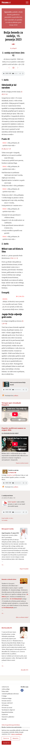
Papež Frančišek (24, 569)
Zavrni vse (6, 738)
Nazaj (9, 68)
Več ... (3, 564)
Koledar (13, 68)
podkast (16, 395)
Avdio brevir (5, 687)
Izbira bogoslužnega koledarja (11, 725)
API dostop (5, 705)
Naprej (18, 68)
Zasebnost (5, 714)
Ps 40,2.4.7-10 (6, 149)
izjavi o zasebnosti (16, 734)
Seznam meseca (6, 701)
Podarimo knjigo (7, 698)
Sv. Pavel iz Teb (12, 472)
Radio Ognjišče (12, 502)
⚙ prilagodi (13, 48)
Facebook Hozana (22, 690)
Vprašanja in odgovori (8, 710)
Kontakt (4, 719)
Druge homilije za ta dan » (7, 518)
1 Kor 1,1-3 (13, 258)
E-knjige (4, 696)
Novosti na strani (7, 707)
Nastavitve (15, 738)
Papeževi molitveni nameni (22, 463)
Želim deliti (5, 691)
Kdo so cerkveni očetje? (22, 617)
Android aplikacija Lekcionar (10, 694)
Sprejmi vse (6, 743)
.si (6, 2)
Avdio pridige (6, 689)
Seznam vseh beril (7, 703)
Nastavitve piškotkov (8, 717)
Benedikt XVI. (24, 670)
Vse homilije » (5, 520)
